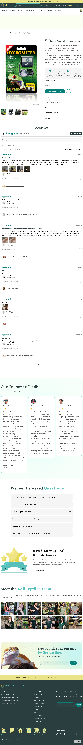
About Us (51, 5)
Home (3, 33)
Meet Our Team (39, 700)
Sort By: (68, 149)
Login (70, 5)
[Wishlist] (77, 5)
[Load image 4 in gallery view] (24, 112)
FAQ (56, 5)
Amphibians (30, 10)
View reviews (40, 570)
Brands (12, 10)
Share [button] (48, 118)
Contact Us (37, 709)
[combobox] (28, 5)
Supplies (4, 10)
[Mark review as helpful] (80, 179)
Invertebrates (41, 10)
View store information (53, 102)
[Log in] (74, 5)
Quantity (48, 85)
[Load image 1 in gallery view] (4, 112)
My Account (38, 695)
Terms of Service (39, 718)
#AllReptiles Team (34, 589)
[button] (63, 108)
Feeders (49, 10)
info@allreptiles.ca (11, 698)
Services (46, 5)
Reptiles (20, 10)
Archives (58, 10)
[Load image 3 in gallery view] (18, 112)
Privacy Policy (38, 721)
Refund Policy (39, 715)
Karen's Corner (62, 5)
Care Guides (38, 706)
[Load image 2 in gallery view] (11, 112)
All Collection (11, 33)
